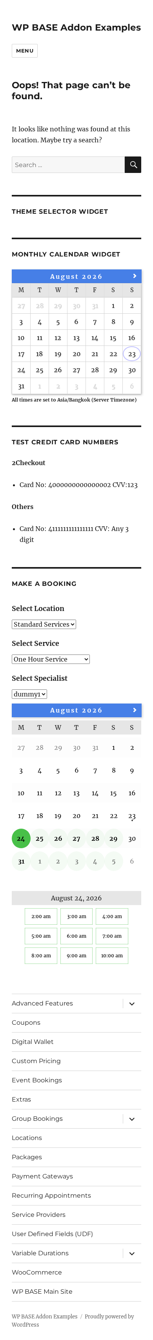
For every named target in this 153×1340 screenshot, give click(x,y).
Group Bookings (37, 1118)
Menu (24, 50)
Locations (27, 1138)
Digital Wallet (33, 1041)
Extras (21, 1099)
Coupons (26, 1022)
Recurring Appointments (51, 1195)
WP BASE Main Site (42, 1291)
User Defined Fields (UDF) (52, 1234)
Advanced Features (42, 1003)
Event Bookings (37, 1080)
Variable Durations (40, 1253)
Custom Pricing (36, 1061)
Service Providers (39, 1214)
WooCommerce (37, 1272)
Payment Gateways (42, 1176)
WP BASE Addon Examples (76, 27)
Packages (27, 1157)
